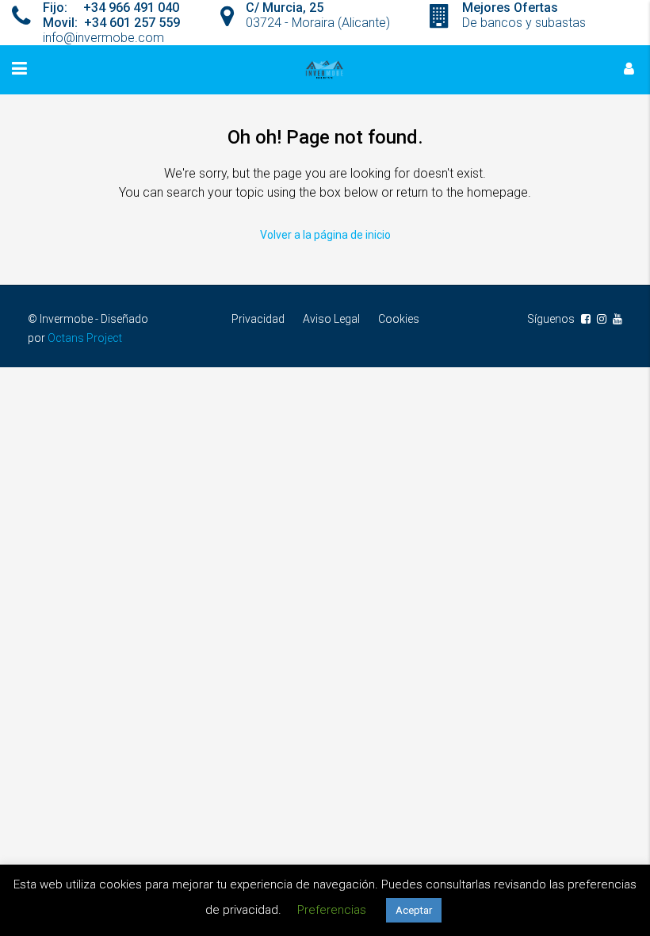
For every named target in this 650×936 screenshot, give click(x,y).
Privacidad (258, 319)
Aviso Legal (331, 319)
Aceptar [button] (414, 910)
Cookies (398, 319)
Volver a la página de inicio (325, 234)
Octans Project (85, 338)
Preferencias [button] (331, 910)
